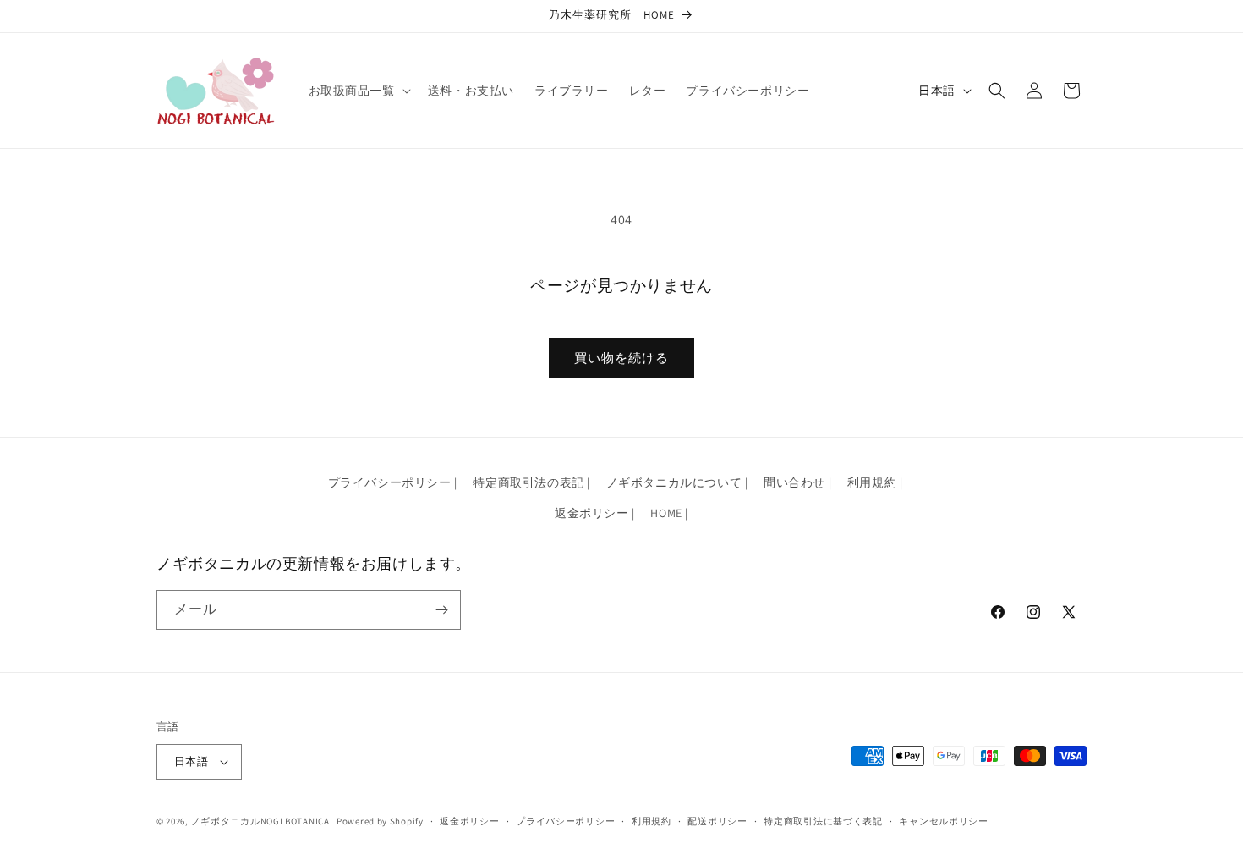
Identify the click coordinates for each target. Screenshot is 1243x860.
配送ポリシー (717, 821)
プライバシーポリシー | (392, 482)
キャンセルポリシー (943, 821)
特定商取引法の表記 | (531, 482)
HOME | (669, 513)
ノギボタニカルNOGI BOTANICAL (263, 821)
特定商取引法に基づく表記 (823, 821)
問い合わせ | (797, 482)
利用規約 (651, 821)
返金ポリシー (469, 821)
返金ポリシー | (595, 513)
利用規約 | (875, 482)
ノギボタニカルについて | (677, 482)
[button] (358, 90)
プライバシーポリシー (565, 821)
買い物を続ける (621, 358)
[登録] (441, 610)
